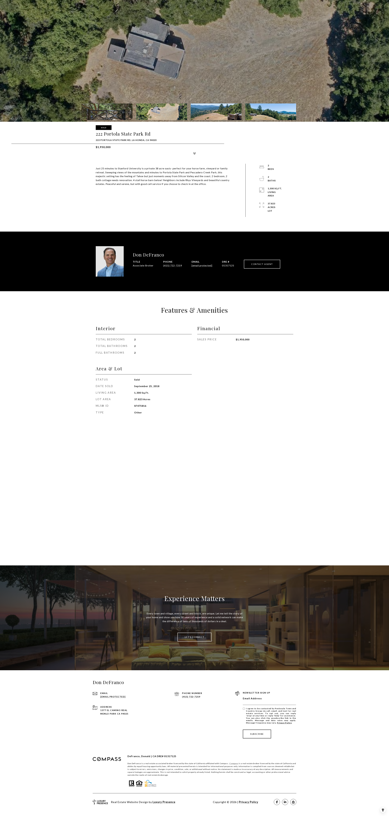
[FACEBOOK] (277, 802)
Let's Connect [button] (194, 637)
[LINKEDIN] (285, 802)
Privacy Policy (284, 723)
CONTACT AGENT (262, 264)
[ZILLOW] (293, 802)
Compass (233, 763)
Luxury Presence (164, 802)
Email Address (252, 698)
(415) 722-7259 (172, 265)
